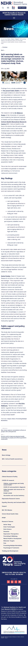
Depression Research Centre (11, 498)
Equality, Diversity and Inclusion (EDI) (13, 502)
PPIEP (4, 517)
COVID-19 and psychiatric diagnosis (14, 487)
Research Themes (7, 521)
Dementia (6, 531)
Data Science (7, 529)
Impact (9, 418)
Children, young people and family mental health (14, 484)
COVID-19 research (8, 480)
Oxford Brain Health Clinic (10, 514)
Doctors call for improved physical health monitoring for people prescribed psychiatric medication (13, 438)
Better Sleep (7, 524)
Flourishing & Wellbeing (10, 536)
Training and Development (10, 551)
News (13, 418)
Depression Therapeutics (11, 534)
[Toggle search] (3, 8)
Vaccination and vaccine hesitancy (14, 495)
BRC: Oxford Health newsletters (12, 459)
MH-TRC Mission (7, 510)
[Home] (14, 4)
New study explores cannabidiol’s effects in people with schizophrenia (13, 431)
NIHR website (22, 7)
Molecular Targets (9, 541)
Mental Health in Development (12, 538)
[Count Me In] (14, 593)
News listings (6, 455)
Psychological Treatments (11, 548)
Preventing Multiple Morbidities (13, 545)
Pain (5, 543)
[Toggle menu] (14, 18)
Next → (3, 50)
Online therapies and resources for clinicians (14, 490)
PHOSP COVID (8, 493)
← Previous (4, 47)
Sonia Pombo (5, 276)
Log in (6, 637)
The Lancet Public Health (11, 90)
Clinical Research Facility (9, 476)
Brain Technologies (9, 527)
